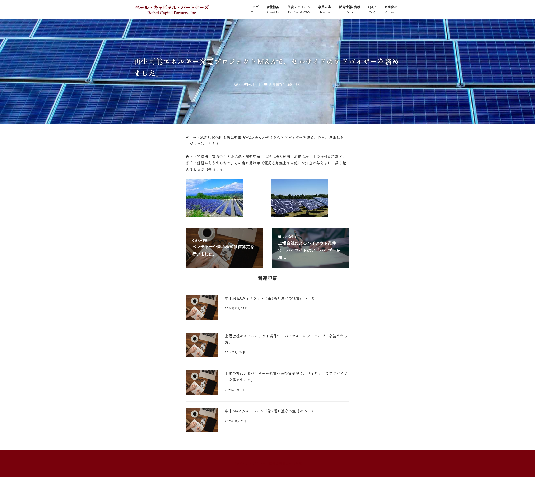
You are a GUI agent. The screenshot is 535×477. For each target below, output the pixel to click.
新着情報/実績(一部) (285, 84)
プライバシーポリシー (249, 463)
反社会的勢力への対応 (285, 463)
